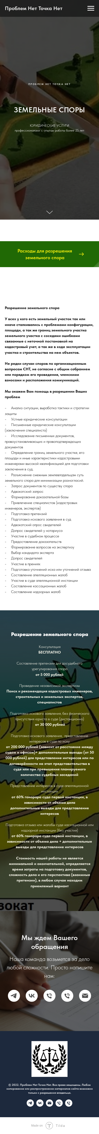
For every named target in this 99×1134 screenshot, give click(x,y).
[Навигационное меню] (90, 8)
